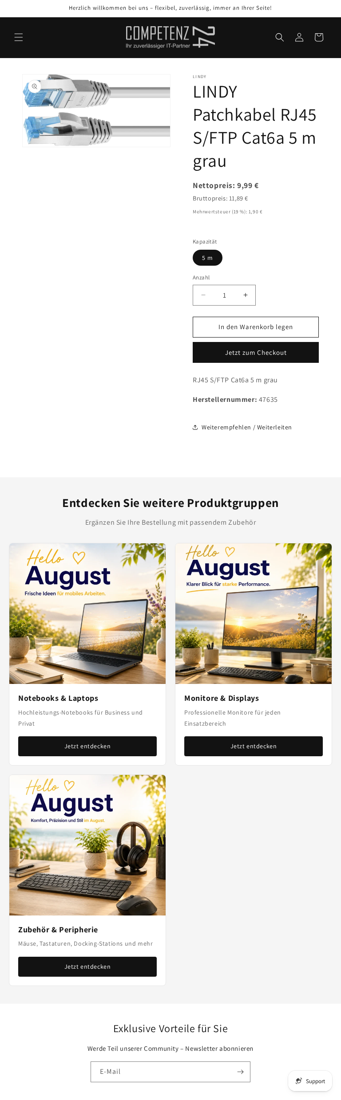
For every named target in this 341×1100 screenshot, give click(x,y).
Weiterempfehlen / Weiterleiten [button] (247, 427)
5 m (207, 258)
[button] (18, 37)
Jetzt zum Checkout (256, 352)
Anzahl (201, 277)
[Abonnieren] (240, 1071)
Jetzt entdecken (87, 746)
